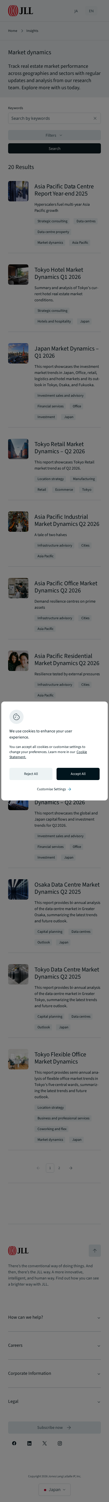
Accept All (78, 773)
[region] (54, 751)
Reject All (31, 773)
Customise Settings (54, 789)
